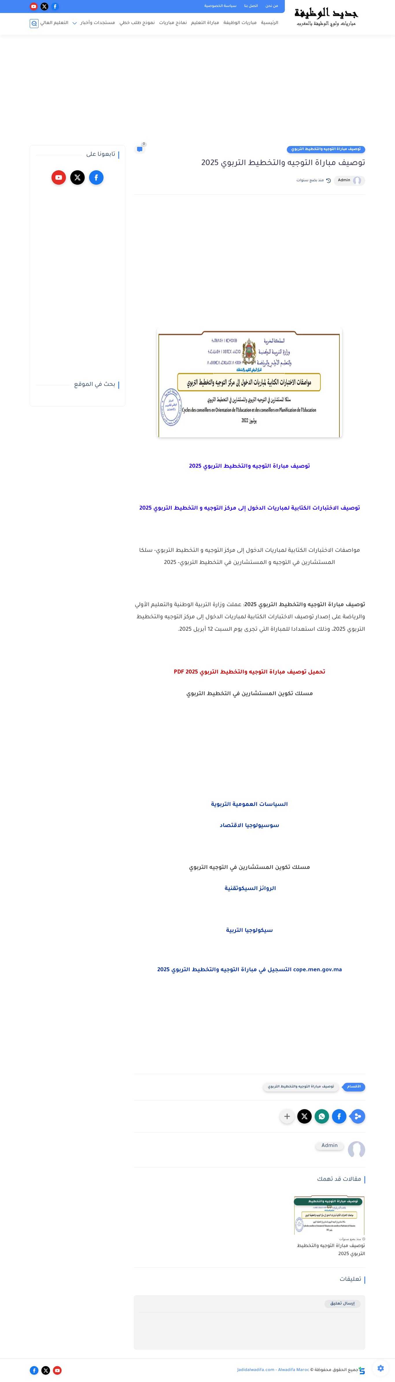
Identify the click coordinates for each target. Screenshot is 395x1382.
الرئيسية (269, 23)
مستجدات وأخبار (98, 23)
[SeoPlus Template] (361, 1370)
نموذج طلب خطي (137, 23)
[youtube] (34, 6)
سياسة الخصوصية (220, 6)
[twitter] (44, 6)
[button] (339, 1116)
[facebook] (55, 6)
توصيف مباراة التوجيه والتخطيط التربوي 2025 (331, 1250)
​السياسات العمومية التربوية (249, 805)
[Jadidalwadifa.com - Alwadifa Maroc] (326, 16)
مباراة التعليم (205, 23)
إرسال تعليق (342, 1304)
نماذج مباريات (173, 23)
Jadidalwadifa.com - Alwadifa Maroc (273, 1370)
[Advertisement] (197, 92)
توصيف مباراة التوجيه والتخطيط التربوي (326, 149)
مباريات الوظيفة (240, 23)
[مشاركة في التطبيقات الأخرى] (287, 1116)
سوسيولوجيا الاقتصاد (249, 826)
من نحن (271, 6)
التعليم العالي (54, 23)
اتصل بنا (251, 6)
